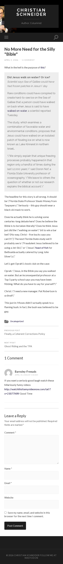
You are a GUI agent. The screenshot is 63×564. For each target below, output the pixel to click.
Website (8, 497)
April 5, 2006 (11, 60)
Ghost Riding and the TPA (18, 345)
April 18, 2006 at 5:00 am (26, 375)
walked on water (17, 110)
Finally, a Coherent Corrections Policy (24, 332)
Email (8, 483)
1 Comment (28, 60)
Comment (10, 432)
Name (8, 468)
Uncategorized (17, 321)
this (43, 67)
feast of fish (41, 247)
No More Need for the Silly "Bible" (29, 52)
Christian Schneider (31, 12)
